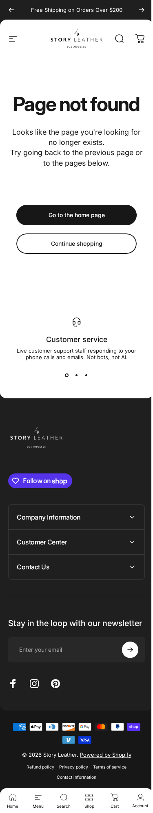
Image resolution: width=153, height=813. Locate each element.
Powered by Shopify (102, 763)
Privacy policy (70, 775)
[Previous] (11, 10)
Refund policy (37, 775)
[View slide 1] (67, 375)
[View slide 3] (86, 375)
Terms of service (107, 775)
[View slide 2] (77, 375)
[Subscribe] (124, 658)
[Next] (142, 10)
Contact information (73, 785)
